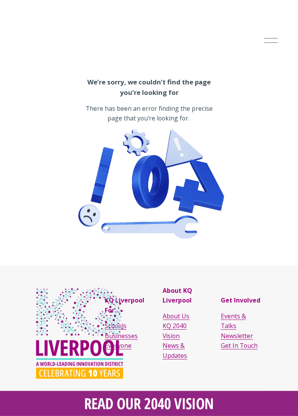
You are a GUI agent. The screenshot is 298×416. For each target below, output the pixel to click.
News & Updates (175, 350)
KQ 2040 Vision (175, 330)
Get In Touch (239, 345)
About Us (176, 316)
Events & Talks (233, 321)
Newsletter (237, 336)
